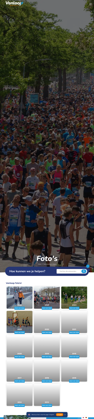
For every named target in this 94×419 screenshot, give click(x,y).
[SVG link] (90, 4)
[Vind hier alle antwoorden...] (72, 271)
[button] (19, 308)
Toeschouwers (47, 264)
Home (39, 264)
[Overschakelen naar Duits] (86, 417)
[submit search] (83, 271)
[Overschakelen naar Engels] (83, 417)
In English (59, 414)
